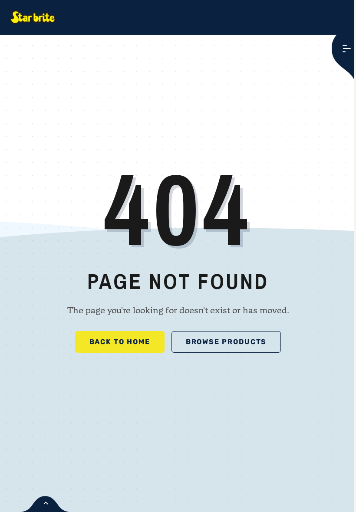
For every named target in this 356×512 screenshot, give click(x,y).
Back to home (119, 342)
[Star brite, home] (33, 17)
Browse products (226, 342)
